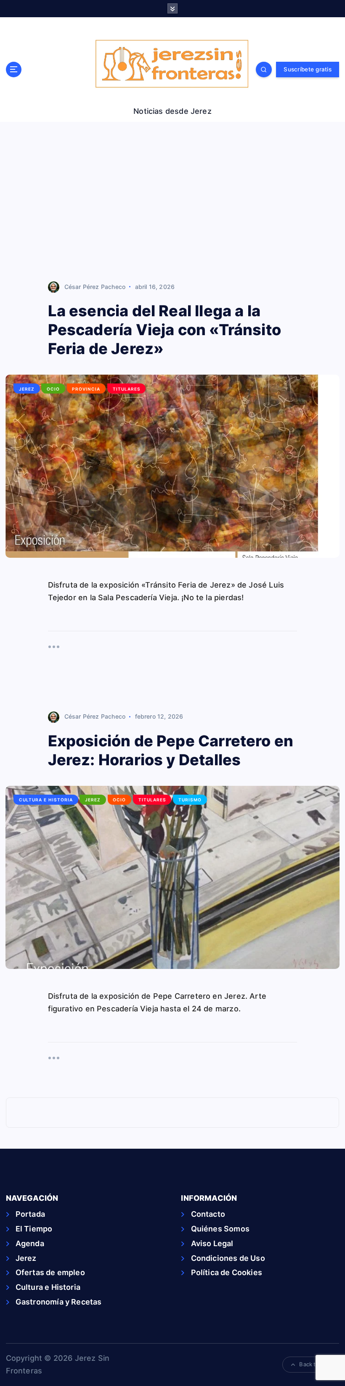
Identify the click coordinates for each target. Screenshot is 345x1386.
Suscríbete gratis (307, 69)
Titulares (127, 388)
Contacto (208, 1214)
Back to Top (314, 1364)
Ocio (53, 388)
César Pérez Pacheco (94, 286)
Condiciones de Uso (228, 1258)
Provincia (86, 388)
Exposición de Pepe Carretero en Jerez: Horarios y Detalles (171, 750)
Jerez (26, 388)
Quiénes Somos (220, 1228)
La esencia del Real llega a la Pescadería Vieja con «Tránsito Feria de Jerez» (164, 330)
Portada (30, 1214)
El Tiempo (34, 1228)
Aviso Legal (212, 1243)
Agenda (30, 1243)
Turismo (190, 799)
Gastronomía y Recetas (59, 1301)
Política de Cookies (226, 1272)
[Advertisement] (172, 201)
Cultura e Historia (46, 799)
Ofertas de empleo (50, 1272)
